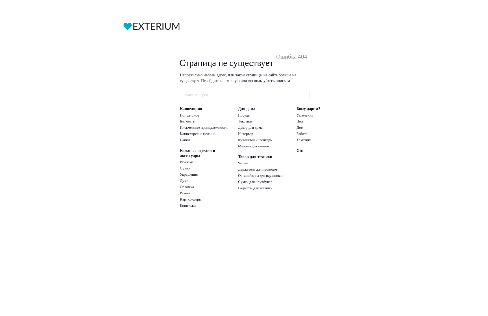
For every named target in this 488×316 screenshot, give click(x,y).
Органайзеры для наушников (260, 175)
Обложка (187, 187)
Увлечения (305, 115)
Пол (300, 121)
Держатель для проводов (258, 169)
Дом (300, 127)
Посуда (244, 115)
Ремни (185, 193)
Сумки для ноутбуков (255, 182)
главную (232, 81)
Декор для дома (250, 127)
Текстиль (245, 121)
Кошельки (188, 205)
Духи (184, 181)
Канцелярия (191, 109)
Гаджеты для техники (255, 188)
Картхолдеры (191, 199)
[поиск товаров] (305, 95)
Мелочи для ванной (253, 146)
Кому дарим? (308, 109)
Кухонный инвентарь (255, 140)
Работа (302, 134)
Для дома (246, 109)
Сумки (185, 168)
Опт (300, 151)
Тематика (304, 140)
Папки (185, 140)
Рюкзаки (186, 162)
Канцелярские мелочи (197, 134)
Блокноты (187, 121)
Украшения (189, 174)
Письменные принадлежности (204, 127)
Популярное (189, 115)
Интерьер (245, 134)
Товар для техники (255, 157)
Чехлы (243, 163)
